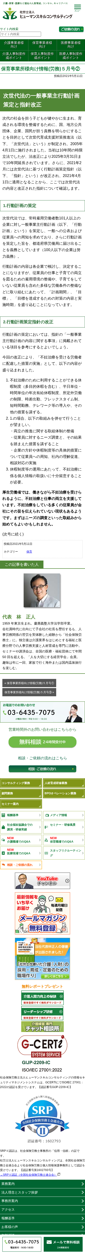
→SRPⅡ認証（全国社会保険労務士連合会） (28, 1174)
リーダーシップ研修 (42, 1013)
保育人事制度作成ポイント (42, 56)
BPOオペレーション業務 (60, 793)
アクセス (8, 1209)
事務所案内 (9, 1201)
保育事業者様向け (42, 45)
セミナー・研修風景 (63, 824)
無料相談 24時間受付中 (42, 743)
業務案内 (8, 1184)
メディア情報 (58, 815)
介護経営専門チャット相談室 (42, 1026)
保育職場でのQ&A (61, 839)
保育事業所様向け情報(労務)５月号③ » (29, 692)
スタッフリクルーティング (65, 853)
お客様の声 (9, 1227)
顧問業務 (7, 793)
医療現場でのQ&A (18, 851)
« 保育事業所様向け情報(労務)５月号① (29, 683)
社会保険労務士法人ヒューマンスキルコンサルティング (38, 12)
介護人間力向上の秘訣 (42, 997)
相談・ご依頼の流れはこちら (71, 29)
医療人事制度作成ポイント (70, 56)
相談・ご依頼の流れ (42, 770)
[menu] (77, 7)
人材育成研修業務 (56, 783)
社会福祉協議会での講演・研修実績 (20, 827)
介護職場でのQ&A (18, 839)
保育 (29, 551)
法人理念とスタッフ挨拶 (19, 1192)
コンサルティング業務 (16, 783)
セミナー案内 (10, 804)
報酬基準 (12, 815)
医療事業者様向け (71, 45)
